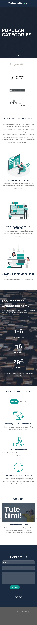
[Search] (30, 3)
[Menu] (34, 3)
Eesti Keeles (14, 609)
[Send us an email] (20, 597)
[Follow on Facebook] (16, 597)
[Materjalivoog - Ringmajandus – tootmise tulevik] (18, 3)
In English (23, 609)
